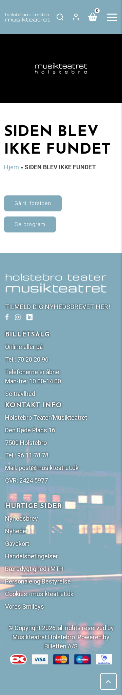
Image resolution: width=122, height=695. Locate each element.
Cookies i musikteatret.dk (39, 593)
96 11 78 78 (32, 455)
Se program (30, 224)
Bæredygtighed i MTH (34, 568)
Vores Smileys (24, 606)
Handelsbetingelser (31, 556)
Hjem (11, 167)
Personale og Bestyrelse (38, 581)
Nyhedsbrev (21, 518)
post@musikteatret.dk (49, 467)
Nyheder (16, 531)
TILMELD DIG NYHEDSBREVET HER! (57, 306)
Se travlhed (20, 393)
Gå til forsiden (33, 203)
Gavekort (17, 543)
